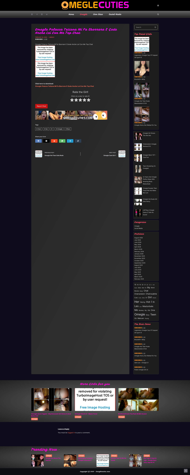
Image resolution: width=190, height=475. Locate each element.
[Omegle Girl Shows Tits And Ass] (37, 460)
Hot (148, 301)
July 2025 (137, 267)
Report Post (41, 106)
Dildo (143, 297)
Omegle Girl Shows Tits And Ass (53, 459)
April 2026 (137, 247)
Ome (153, 310)
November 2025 (139, 258)
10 (135, 285)
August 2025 (138, 265)
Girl (150, 297)
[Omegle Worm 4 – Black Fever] (95, 399)
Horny (142, 302)
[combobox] (143, 27)
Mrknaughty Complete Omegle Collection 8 (85, 459)
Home (71, 14)
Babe (139, 287)
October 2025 (138, 260)
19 (140, 284)
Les (136, 306)
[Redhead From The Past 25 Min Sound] (138, 399)
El (146, 298)
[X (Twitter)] (32, 14)
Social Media (115, 14)
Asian (135, 287)
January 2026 (138, 254)
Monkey (141, 310)
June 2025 (137, 270)
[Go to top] (186, 471)
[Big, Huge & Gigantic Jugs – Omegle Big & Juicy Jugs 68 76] (135, 460)
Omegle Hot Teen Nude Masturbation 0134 (142, 102)
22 (147, 284)
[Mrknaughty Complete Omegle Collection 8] (70, 460)
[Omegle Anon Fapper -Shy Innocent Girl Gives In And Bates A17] (51, 399)
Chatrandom (139, 294)
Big (148, 287)
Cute (136, 298)
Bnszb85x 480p (139, 79)
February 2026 (139, 251)
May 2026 (137, 244)
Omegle (83, 14)
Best (143, 287)
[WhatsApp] (62, 141)
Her (46, 129)
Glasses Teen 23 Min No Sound (118, 459)
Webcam (140, 318)
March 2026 (138, 249)
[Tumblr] (42, 14)
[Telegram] (37, 14)
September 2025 (139, 263)
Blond (153, 287)
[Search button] (155, 27)
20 (142, 284)
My (146, 310)
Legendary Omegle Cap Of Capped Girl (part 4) (146, 56)
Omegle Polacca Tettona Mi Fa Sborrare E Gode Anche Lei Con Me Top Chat (64, 86)
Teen (153, 314)
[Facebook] (38, 141)
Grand (154, 297)
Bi (145, 287)
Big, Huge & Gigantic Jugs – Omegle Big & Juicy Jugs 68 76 (150, 460)
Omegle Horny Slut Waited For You (145, 125)
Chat (38, 129)
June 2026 (137, 242)
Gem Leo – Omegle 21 (141, 362)
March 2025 (138, 276)
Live (140, 306)
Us (135, 318)
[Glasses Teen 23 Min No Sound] (102, 460)
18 (137, 284)
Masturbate (147, 306)
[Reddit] (47, 14)
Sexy (147, 315)
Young (147, 318)
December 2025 (139, 256)
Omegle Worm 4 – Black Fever (86, 414)
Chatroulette (151, 294)
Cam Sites (98, 14)
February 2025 (139, 279)
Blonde (136, 291)
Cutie (139, 297)
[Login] (158, 5)
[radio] (72, 100)
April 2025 (137, 274)
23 (150, 284)
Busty (141, 291)
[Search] (158, 14)
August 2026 (138, 238)
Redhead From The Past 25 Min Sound (132, 414)
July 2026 (137, 240)
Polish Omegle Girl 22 (141, 369)
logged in (71, 433)
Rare (68, 129)
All (153, 284)
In (154, 301)
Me (136, 310)
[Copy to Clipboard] (78, 141)
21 (145, 284)
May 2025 (137, 272)
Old (149, 310)
